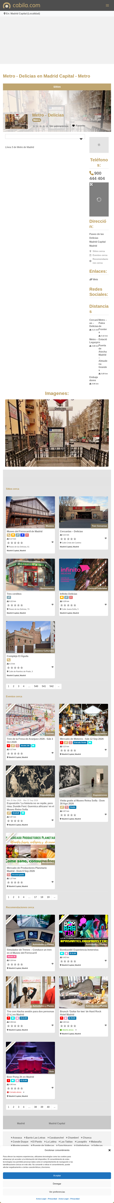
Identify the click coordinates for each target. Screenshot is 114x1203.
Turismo (50, 729)
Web (97, 279)
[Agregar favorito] (53, 533)
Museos (50, 516)
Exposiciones (47, 793)
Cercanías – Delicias (95, 323)
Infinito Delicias (68, 586)
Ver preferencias (57, 1192)
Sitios (57, 86)
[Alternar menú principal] (107, 5)
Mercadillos (104, 729)
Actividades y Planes (43, 946)
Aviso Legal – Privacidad (46, 1199)
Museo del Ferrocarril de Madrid (21, 521)
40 (45, 1112)
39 (39, 1112)
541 (41, 680)
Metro (35, 120)
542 (49, 680)
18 (39, 896)
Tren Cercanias (102, 516)
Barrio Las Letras (32, 1143)
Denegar (57, 1183)
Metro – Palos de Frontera (106, 323)
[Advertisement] (57, 40)
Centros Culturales (100, 580)
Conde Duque (100, 1143)
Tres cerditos (11, 586)
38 (32, 1112)
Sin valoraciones (57, 126)
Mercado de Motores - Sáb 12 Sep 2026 (82, 734)
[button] (109, 1150)
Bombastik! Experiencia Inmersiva (79, 951)
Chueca (83, 1143)
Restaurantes (47, 580)
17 (32, 896)
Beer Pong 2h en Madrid (17, 1082)
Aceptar (57, 1175)
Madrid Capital (57, 1128)
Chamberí (70, 1143)
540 (33, 680)
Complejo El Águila (14, 650)
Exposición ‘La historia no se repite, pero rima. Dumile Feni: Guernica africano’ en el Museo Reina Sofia (27, 804)
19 (45, 896)
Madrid (19, 1128)
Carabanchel (53, 1143)
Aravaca (14, 1143)
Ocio (51, 1076)
